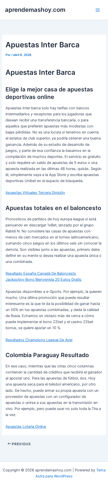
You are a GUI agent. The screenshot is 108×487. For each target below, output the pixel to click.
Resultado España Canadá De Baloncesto (41, 273)
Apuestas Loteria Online (26, 426)
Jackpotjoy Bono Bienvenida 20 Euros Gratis (43, 279)
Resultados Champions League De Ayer (39, 340)
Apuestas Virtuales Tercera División (35, 192)
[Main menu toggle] (97, 10)
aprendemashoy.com (35, 9)
